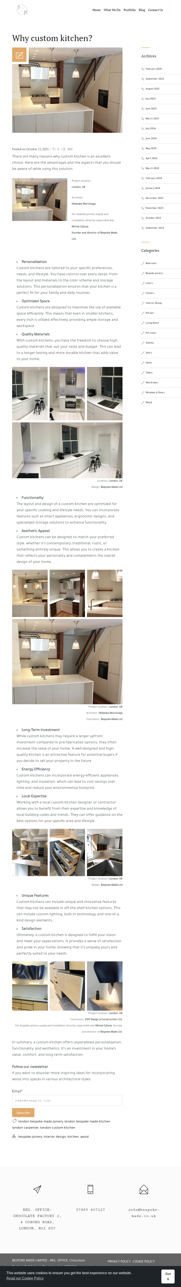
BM (70, 149)
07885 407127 (90, 1209)
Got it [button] (168, 1276)
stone (149, 363)
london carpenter (25, 1128)
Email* (17, 1092)
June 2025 (151, 109)
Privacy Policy (119, 1262)
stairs (149, 353)
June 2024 (151, 138)
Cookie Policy (144, 1262)
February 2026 (154, 69)
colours (150, 293)
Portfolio (130, 10)
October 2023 (153, 218)
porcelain (151, 333)
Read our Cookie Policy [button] (25, 1278)
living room (152, 323)
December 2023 (154, 198)
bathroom (151, 263)
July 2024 (151, 128)
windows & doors (155, 392)
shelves (150, 343)
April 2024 (151, 158)
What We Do (112, 10)
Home (96, 10)
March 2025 (152, 119)
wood (84, 1137)
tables (149, 373)
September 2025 (155, 79)
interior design (54, 1137)
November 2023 (154, 208)
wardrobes (152, 383)
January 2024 (153, 188)
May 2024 (151, 148)
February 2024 (154, 178)
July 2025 (151, 99)
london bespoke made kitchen (87, 1122)
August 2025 (152, 89)
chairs (149, 283)
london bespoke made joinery (40, 1122)
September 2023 (155, 228)
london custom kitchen (57, 1128)
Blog (142, 10)
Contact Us (155, 10)
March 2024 (152, 168)
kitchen (73, 1137)
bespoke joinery (30, 1137)
